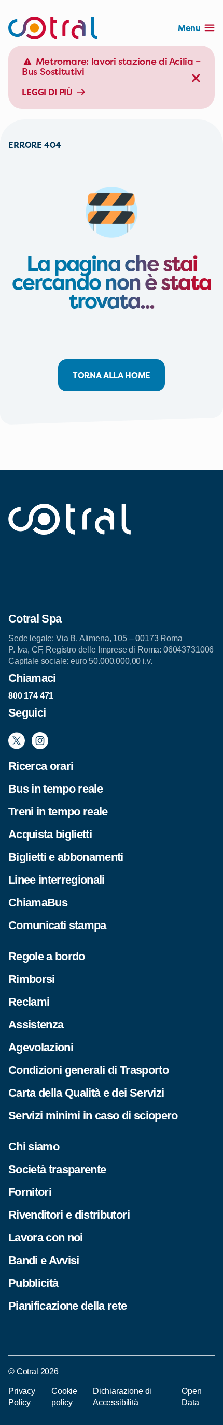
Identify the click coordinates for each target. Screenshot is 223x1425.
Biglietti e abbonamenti (65, 857)
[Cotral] (52, 28)
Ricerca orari (40, 766)
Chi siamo (33, 1146)
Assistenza (35, 1024)
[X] (16, 740)
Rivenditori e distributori (69, 1214)
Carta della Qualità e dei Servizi (86, 1092)
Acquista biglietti (50, 834)
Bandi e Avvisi (43, 1260)
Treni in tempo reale (58, 811)
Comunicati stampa (57, 925)
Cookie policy (64, 1397)
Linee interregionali (56, 879)
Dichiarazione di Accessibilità (122, 1397)
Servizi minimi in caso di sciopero (93, 1115)
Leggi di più (47, 92)
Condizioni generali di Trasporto (88, 1070)
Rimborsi (31, 979)
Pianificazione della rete (67, 1305)
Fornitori (29, 1192)
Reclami (28, 1001)
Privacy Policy (21, 1397)
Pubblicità (33, 1283)
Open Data (191, 1397)
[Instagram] (40, 740)
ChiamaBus (37, 902)
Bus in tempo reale (55, 788)
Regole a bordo (46, 956)
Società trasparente (57, 1169)
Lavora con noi (45, 1237)
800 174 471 (30, 695)
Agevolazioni (40, 1047)
